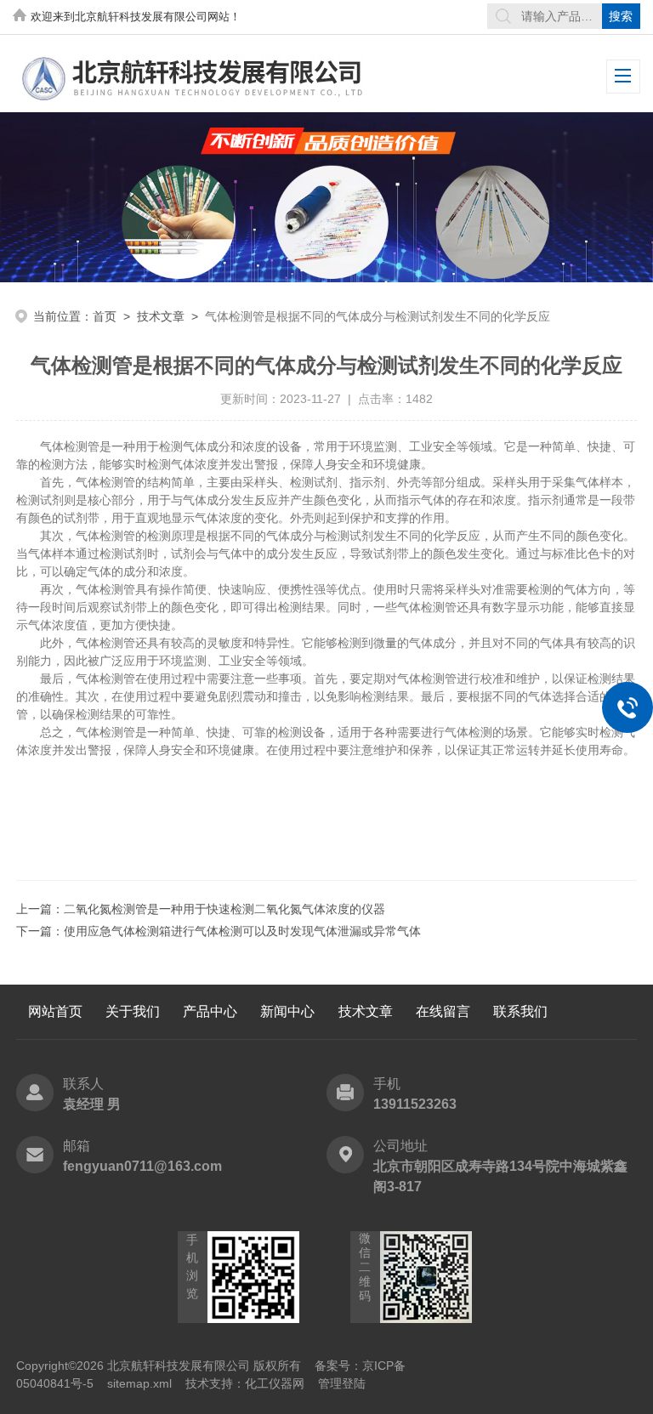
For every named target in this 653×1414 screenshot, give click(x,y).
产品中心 (210, 1011)
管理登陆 (342, 1383)
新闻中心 (287, 1011)
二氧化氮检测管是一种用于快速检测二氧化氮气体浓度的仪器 (224, 909)
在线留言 (443, 1011)
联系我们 (520, 1011)
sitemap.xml (139, 1383)
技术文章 (161, 316)
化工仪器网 (274, 1383)
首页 (104, 316)
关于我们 (132, 1011)
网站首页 (55, 1011)
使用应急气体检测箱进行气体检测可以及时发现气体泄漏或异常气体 (242, 931)
